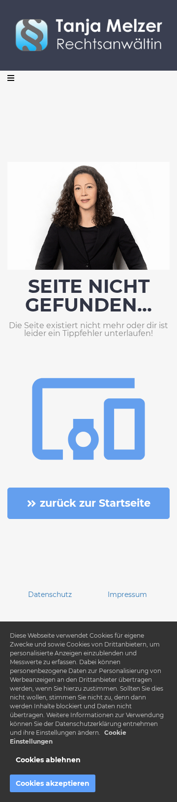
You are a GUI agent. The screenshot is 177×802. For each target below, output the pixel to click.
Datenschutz (50, 594)
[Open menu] (10, 78)
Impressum (127, 594)
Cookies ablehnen (48, 759)
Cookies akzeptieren (52, 783)
